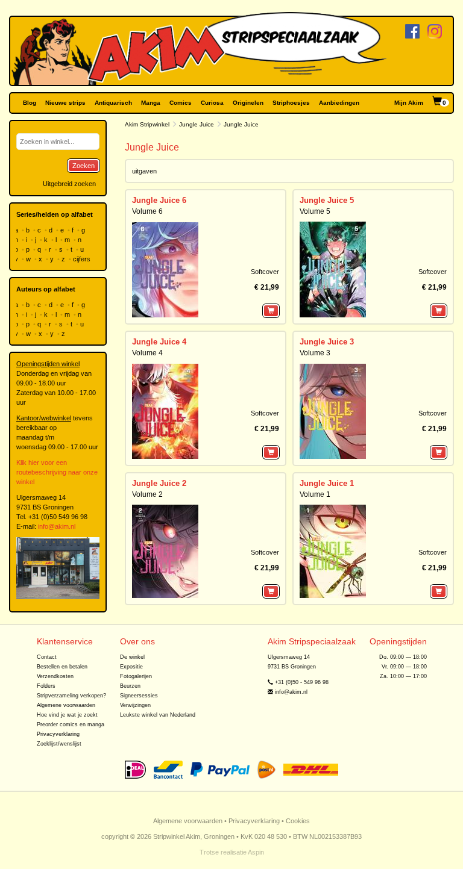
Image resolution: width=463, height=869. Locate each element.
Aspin (256, 852)
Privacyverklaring (58, 734)
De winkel (132, 657)
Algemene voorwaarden (66, 705)
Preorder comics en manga (70, 724)
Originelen (248, 102)
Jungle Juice (196, 124)
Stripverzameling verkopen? (71, 696)
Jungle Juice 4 (159, 341)
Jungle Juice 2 (159, 483)
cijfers (82, 259)
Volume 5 (315, 211)
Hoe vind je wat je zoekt (67, 715)
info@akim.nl (56, 526)
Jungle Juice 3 (327, 341)
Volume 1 (315, 494)
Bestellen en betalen (62, 667)
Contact (47, 657)
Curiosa (212, 102)
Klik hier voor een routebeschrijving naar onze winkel (57, 472)
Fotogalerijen (136, 676)
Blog (29, 102)
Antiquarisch (113, 102)
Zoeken (83, 165)
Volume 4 (147, 353)
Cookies (298, 820)
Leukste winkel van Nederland (157, 715)
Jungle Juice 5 (327, 200)
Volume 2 (147, 494)
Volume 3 (315, 353)
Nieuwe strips (65, 102)
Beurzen (130, 686)
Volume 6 (147, 211)
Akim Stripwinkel (147, 124)
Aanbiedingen (339, 102)
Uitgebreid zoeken (69, 183)
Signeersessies (139, 696)
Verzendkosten (55, 676)
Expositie (131, 667)
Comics (180, 102)
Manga (150, 102)
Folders (46, 686)
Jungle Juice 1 (327, 483)
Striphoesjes (291, 102)
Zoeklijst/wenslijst (59, 744)
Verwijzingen (135, 705)
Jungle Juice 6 (159, 200)
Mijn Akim (408, 102)
